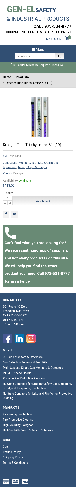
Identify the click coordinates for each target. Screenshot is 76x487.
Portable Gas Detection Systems (24, 378)
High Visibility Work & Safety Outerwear (28, 430)
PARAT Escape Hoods (17, 373)
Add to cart (43, 200)
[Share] (6, 214)
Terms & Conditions (15, 462)
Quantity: (8, 192)
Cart (5, 446)
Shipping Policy (13, 457)
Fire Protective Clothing (18, 419)
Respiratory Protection (17, 414)
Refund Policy (12, 452)
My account (54, 39)
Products (22, 77)
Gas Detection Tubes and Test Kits (25, 362)
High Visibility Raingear (18, 425)
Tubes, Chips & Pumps (32, 167)
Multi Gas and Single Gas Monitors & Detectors (33, 367)
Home (7, 77)
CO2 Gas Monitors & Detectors (23, 357)
